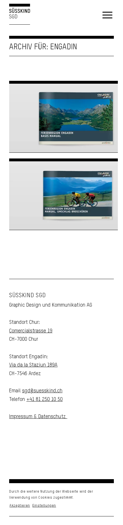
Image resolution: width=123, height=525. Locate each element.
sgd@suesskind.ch (42, 390)
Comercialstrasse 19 (30, 331)
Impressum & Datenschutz (38, 416)
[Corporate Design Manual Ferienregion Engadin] (63, 118)
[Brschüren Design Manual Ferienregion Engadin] (63, 195)
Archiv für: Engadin (43, 47)
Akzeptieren (19, 506)
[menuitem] (107, 15)
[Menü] (107, 15)
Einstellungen (44, 506)
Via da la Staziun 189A (33, 365)
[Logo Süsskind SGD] (19, 15)
